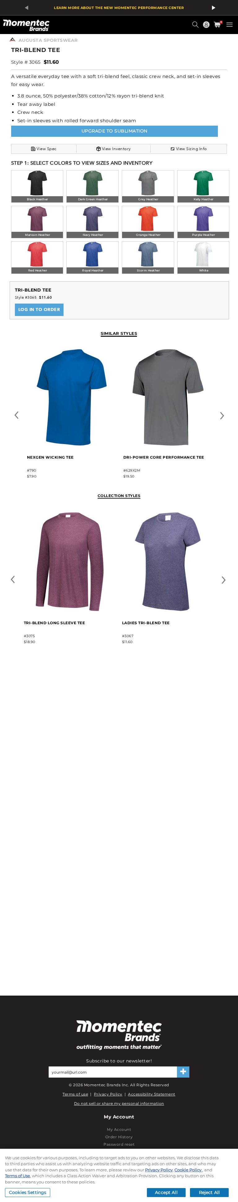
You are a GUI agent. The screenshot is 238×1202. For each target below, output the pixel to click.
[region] (119, 1175)
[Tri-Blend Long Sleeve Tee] (69, 610)
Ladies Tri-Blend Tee (146, 622)
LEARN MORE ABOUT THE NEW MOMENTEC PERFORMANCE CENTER (119, 8)
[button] (196, 27)
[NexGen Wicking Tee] (72, 445)
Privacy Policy (108, 1094)
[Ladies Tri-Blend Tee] (168, 610)
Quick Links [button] (207, 27)
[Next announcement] (212, 8)
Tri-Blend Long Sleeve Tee (54, 622)
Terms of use (75, 1094)
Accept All (166, 1192)
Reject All (209, 1192)
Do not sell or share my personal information (119, 1103)
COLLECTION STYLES (119, 495)
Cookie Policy (188, 1169)
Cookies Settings (27, 1192)
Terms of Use (17, 1175)
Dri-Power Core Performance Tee (163, 457)
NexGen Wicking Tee (50, 457)
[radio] (37, 187)
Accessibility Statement (151, 1094)
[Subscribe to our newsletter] (183, 1072)
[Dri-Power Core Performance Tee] (168, 445)
